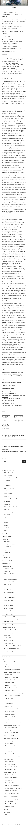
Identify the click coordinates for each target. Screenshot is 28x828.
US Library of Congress (9, 629)
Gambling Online (9, 690)
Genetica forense (9, 666)
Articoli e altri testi (6, 470)
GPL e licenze (8, 801)
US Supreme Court (8, 573)
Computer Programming (9, 477)
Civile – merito (7, 595)
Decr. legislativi (7, 640)
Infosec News (7, 493)
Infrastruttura (8, 743)
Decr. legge (6, 637)
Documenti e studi (6, 536)
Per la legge (4, 824)
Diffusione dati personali (11, 785)
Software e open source (9, 799)
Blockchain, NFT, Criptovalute (12, 722)
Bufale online (8, 761)
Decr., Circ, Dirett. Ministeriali (11, 648)
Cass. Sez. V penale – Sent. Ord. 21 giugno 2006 (18, 416)
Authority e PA (7, 587)
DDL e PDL (6, 635)
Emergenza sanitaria (10, 727)
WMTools (6, 530)
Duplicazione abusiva (10, 687)
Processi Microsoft (9, 803)
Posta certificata (9, 753)
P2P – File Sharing (9, 716)
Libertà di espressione (9, 759)
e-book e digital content (11, 709)
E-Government (7, 749)
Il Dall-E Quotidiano (6, 614)
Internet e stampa (9, 764)
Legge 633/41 (8, 711)
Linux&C (6, 504)
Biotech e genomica (8, 661)
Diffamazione (8, 682)
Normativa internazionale (8, 627)
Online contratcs (9, 745)
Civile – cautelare (8, 592)
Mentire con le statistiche (11, 767)
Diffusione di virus (9, 685)
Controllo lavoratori (10, 777)
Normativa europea (6, 624)
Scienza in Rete (7, 520)
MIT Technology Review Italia (11, 506)
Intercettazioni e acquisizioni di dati (13, 693)
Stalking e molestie (10, 701)
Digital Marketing (8, 735)
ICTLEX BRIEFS (7, 488)
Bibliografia (4, 533)
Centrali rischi (8, 774)
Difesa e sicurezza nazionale (10, 725)
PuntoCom (6, 514)
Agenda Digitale (7, 472)
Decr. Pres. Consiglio (9, 643)
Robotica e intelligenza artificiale (11, 788)
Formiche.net (7, 480)
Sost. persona (12, 436)
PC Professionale (8, 512)
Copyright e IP (7, 706)
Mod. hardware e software (11, 695)
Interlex (5, 496)
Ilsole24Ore (6, 491)
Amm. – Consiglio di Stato (10, 579)
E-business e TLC (8, 741)
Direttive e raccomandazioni (10, 619)
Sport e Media (5, 657)
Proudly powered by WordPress (15, 824)
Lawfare (7, 730)
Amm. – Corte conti (8, 581)
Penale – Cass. (7, 600)
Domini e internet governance (11, 738)
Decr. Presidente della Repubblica (12, 645)
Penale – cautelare (8, 603)
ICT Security (7, 485)
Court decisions (7, 541)
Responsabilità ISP (9, 769)
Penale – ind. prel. (8, 605)
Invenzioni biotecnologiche (11, 669)
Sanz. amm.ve (7, 610)
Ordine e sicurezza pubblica (11, 732)
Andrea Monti (13, 12)
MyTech (5, 509)
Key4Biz (6, 501)
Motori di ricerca (9, 714)
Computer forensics (10, 677)
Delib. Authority (7, 651)
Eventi (3, 550)
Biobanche (7, 664)
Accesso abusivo (9, 674)
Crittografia (6, 720)
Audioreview (7, 475)
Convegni (6, 552)
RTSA (5, 517)
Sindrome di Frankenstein (11, 793)
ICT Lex (5, 2)
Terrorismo (8, 703)
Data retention (8, 780)
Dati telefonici (8, 782)
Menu (14, 7)
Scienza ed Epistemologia (10, 796)
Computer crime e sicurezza (12, 435)
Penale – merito (7, 608)
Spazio (5, 809)
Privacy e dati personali (9, 772)
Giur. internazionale (6, 566)
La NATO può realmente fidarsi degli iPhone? (12, 405)
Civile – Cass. (7, 589)
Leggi (5, 653)
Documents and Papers (9, 544)
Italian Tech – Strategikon (10, 498)
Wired (5, 525)
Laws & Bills (6, 546)
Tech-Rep (6, 814)
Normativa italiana (6, 633)
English (4, 539)
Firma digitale (8, 751)
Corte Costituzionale (9, 597)
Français (4, 555)
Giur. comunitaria (6, 560)
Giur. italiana (5, 577)
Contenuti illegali (9, 680)
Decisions (6, 557)
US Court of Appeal (8, 568)
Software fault (8, 806)
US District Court (8, 571)
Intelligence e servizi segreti (10, 756)
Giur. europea (5, 563)
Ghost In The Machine (10, 790)
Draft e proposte (8, 621)
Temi (3, 659)
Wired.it (6, 528)
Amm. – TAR (7, 584)
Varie (5, 522)
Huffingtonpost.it (8, 483)
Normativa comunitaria (7, 616)
